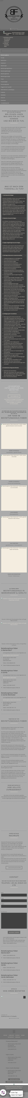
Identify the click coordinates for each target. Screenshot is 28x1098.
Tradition (6, 42)
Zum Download (14, 396)
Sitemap (23, 1035)
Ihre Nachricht (4, 911)
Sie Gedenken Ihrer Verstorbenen (14, 29)
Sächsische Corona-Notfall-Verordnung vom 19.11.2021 (14, 1018)
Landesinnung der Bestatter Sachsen (14, 1088)
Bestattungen (4, 65)
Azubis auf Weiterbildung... (10, 1018)
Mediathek (3, 95)
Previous (7, 1018)
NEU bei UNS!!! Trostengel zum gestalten (13, 1018)
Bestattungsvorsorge (5, 76)
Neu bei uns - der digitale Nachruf (16, 1018)
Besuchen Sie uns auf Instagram (14, 1081)
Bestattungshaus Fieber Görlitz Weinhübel (12, 700)
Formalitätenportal (5, 103)
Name (3, 892)
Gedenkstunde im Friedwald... (9, 1016)
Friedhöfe (3, 92)
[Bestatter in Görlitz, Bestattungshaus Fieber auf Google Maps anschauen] (14, 632)
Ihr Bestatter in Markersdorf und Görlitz (12, 29)
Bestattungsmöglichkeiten (6, 68)
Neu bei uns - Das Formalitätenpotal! (18, 1018)
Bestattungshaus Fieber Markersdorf (11, 655)
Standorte (6, 40)
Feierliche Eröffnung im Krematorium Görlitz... (12, 1018)
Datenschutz (3, 60)
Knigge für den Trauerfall (6, 87)
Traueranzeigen (4, 81)
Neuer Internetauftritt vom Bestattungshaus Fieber (17, 1018)
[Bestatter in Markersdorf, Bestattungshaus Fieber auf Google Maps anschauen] (14, 608)
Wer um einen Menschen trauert (15, 29)
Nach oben (14, 1031)
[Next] (25, 816)
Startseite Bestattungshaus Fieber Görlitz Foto (11, 29)
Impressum (3, 63)
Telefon (2, 904)
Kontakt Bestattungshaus (17, 29)
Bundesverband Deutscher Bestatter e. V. (14, 1086)
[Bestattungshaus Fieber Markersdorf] (14, 812)
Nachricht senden (14, 932)
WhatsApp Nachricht (14, 1079)
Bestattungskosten (5, 73)
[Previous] (2, 816)
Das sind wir (7, 39)
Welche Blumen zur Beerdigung (7, 89)
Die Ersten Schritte (8, 37)
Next (21, 1018)
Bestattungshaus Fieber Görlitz (9, 677)
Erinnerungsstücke (5, 84)
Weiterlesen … (18, 1006)
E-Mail (3, 898)
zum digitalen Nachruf (14, 867)
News (5, 46)
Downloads (3, 100)
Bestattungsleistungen (5, 71)
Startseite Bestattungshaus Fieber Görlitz (10, 29)
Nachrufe (6, 45)
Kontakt (6, 43)
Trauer (2, 79)
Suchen (25, 33)
